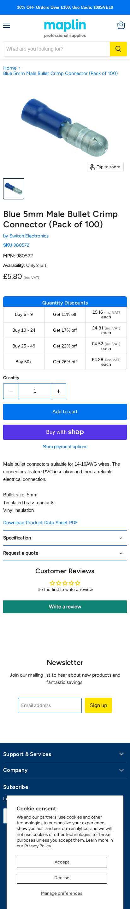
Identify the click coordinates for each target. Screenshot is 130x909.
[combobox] (56, 49)
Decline (61, 878)
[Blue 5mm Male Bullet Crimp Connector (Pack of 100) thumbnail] (13, 189)
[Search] (118, 49)
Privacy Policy (37, 846)
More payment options (65, 446)
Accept (62, 862)
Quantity (11, 377)
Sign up (98, 705)
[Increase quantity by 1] (59, 391)
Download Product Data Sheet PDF (40, 522)
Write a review (65, 607)
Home (9, 68)
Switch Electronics (29, 236)
